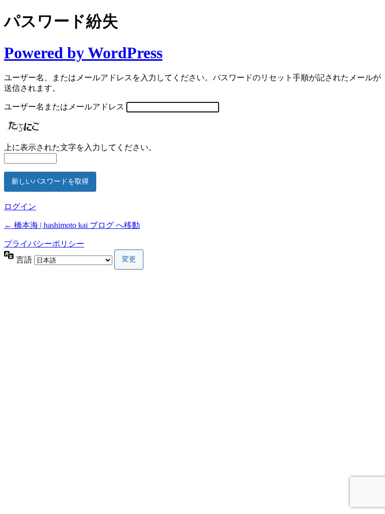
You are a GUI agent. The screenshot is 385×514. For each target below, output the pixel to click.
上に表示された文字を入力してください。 (80, 147)
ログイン (20, 206)
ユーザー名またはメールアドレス (64, 106)
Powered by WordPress (83, 53)
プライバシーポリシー (44, 243)
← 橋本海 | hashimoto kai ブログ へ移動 (72, 225)
